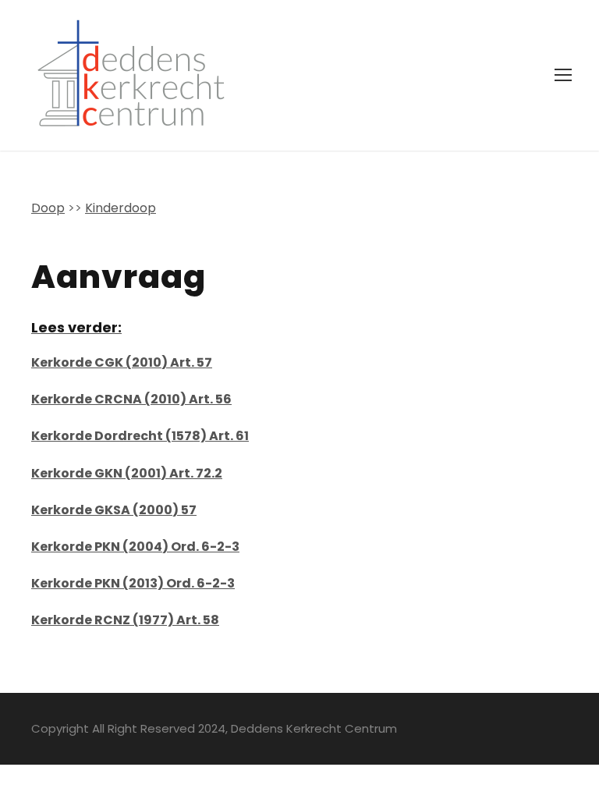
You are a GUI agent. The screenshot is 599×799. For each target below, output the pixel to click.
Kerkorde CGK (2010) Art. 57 (121, 362)
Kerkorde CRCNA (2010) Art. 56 (131, 399)
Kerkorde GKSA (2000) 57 (114, 510)
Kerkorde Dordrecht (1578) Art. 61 (140, 436)
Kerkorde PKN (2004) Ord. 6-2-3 (135, 547)
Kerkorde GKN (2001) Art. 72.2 (126, 473)
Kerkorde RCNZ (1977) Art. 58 (125, 620)
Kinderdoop (120, 208)
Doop (48, 208)
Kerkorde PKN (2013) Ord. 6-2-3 (133, 583)
